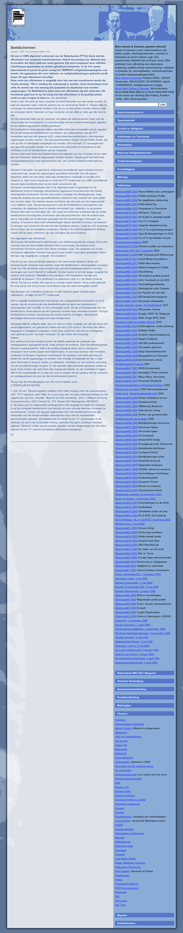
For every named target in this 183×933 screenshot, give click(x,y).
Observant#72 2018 (126, 246)
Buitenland (121, 749)
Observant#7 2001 (125, 570)
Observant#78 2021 (126, 216)
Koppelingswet (123, 816)
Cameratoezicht (124, 757)
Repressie (121, 892)
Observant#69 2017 (126, 263)
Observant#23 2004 (126, 486)
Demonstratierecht (125, 774)
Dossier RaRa (123, 791)
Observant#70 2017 (126, 259)
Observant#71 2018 (126, 254)
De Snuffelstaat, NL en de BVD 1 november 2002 (142, 519)
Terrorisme (121, 900)
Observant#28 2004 (126, 465)
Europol (119, 808)
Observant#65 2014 (126, 280)
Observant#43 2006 (126, 397)
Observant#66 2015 (126, 275)
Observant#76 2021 (126, 225)
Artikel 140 (121, 745)
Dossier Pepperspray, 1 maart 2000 (135, 591)
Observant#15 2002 (126, 536)
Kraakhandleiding (128, 697)
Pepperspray (122, 875)
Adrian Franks (123, 728)
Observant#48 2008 (126, 359)
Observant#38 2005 (126, 422)
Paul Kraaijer (122, 871)
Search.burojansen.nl (130, 112)
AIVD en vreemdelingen (128, 736)
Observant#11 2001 (126, 553)
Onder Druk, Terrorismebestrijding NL (136, 393)
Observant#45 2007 (126, 376)
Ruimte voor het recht (127, 389)
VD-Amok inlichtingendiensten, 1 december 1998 (142, 633)
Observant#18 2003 (126, 515)
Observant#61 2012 (126, 296)
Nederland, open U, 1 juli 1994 (132, 645)
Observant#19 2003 (126, 511)
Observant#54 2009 (126, 334)
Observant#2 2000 (125, 612)
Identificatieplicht (124, 829)
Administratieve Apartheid (129, 724)
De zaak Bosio (123, 770)
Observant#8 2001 (125, 565)
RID (117, 896)
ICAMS (119, 825)
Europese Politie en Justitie (130, 799)
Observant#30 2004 (126, 456)
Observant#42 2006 (126, 401)
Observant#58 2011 (126, 313)
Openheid (120, 850)
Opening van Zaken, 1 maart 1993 (134, 654)
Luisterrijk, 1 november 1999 (131, 620)
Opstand (120, 854)
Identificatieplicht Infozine (129, 364)
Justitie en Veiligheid (130, 128)
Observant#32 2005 (126, 448)
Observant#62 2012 (126, 292)
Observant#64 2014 (126, 284)
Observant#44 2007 (126, 380)
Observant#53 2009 (126, 338)
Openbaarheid (126, 120)
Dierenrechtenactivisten (128, 778)
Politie (118, 879)
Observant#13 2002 (126, 544)
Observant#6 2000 (125, 595)
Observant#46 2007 (126, 372)
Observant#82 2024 (126, 200)
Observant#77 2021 (126, 221)
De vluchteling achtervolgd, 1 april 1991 (137, 658)
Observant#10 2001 (126, 557)
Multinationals (123, 841)
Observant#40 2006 (126, 410)
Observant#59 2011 (126, 309)
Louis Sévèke (122, 820)
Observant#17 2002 (126, 528)
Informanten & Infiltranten (129, 833)
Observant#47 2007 (126, 368)
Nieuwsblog (124, 144)
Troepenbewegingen (129, 161)
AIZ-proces (121, 740)
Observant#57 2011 (126, 317)
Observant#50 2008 (126, 351)
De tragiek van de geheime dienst (134, 766)
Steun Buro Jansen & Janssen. (132, 88)
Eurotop (119, 812)
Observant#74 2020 (126, 233)
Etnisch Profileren (125, 795)
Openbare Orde (124, 846)
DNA (117, 783)
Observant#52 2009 (126, 343)
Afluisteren (121, 732)
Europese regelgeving (127, 804)
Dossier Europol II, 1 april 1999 (132, 624)
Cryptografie (122, 761)
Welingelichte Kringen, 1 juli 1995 (134, 641)
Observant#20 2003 (126, 507)
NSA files (122, 177)
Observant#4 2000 (125, 603)
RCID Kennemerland (127, 888)
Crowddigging (126, 169)
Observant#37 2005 (126, 427)
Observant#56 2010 (126, 326)
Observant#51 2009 (126, 347)
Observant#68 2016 (126, 267)
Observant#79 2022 (126, 212)
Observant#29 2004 (126, 460)
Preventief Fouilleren (127, 883)
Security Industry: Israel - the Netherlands (138, 305)
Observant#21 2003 (126, 502)
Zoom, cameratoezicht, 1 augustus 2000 (138, 574)
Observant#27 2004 (126, 469)
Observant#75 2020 (126, 229)
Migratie (119, 837)
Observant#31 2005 (126, 452)
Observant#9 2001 (125, 561)
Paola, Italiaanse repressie (130, 862)
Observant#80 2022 (126, 208)
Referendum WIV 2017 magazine (134, 250)
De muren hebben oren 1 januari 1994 (137, 650)
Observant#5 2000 (125, 599)
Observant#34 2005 (126, 439)
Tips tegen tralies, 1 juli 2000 (131, 578)
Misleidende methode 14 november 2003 (138, 494)
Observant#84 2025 (126, 191)
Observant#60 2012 (126, 301)
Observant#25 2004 (126, 477)
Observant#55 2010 (126, 330)
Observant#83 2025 (126, 195)
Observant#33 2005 (126, 444)
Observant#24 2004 (126, 481)
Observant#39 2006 (126, 414)
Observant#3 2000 (125, 607)
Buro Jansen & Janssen (128, 77)
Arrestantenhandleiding (128, 242)
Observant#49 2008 (126, 355)
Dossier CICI (122, 787)
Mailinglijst (124, 705)
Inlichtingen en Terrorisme (133, 136)
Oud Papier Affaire (125, 858)
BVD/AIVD (121, 753)
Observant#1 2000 (125, 616)
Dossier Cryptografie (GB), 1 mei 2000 (137, 586)
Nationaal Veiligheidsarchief (134, 152)
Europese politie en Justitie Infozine (135, 322)
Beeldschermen (23, 48)
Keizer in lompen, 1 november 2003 (135, 498)
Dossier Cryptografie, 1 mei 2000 (133, 582)
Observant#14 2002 (126, 540)
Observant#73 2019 (126, 238)
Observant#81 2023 (126, 204)
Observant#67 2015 (126, 271)
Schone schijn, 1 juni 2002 (130, 523)
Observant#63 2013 (126, 288)
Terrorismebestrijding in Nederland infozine (139, 385)
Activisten (120, 719)
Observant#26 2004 (126, 473)
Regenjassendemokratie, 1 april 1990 (136, 662)
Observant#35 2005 (126, 435)
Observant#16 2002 (126, 532)
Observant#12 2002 (126, 549)
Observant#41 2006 (126, 406)
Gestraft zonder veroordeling (131, 418)
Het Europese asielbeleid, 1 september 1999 (140, 629)
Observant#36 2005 (126, 431)
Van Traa (120, 904)
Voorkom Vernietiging (130, 681)
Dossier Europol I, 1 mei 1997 (132, 637)
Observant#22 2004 (126, 490)
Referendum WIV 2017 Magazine (136, 673)
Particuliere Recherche (128, 867)
